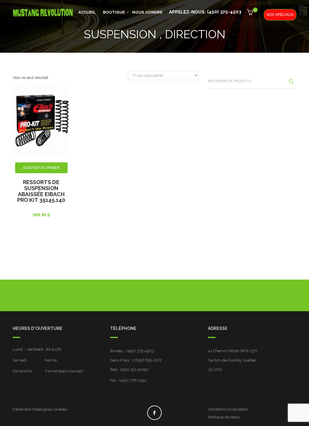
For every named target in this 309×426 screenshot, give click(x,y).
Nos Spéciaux (280, 15)
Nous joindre (147, 12)
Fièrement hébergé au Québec (40, 409)
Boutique (114, 12)
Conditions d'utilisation (228, 409)
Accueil (87, 12)
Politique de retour (224, 417)
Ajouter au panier (41, 168)
